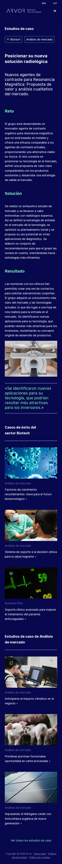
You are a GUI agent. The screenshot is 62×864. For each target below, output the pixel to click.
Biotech (14, 39)
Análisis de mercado (39, 39)
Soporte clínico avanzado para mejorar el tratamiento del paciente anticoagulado (30, 614)
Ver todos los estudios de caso (31, 840)
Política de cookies (39, 857)
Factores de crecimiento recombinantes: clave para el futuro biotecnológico (28, 494)
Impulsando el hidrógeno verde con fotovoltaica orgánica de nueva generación (28, 818)
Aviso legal (40, 853)
